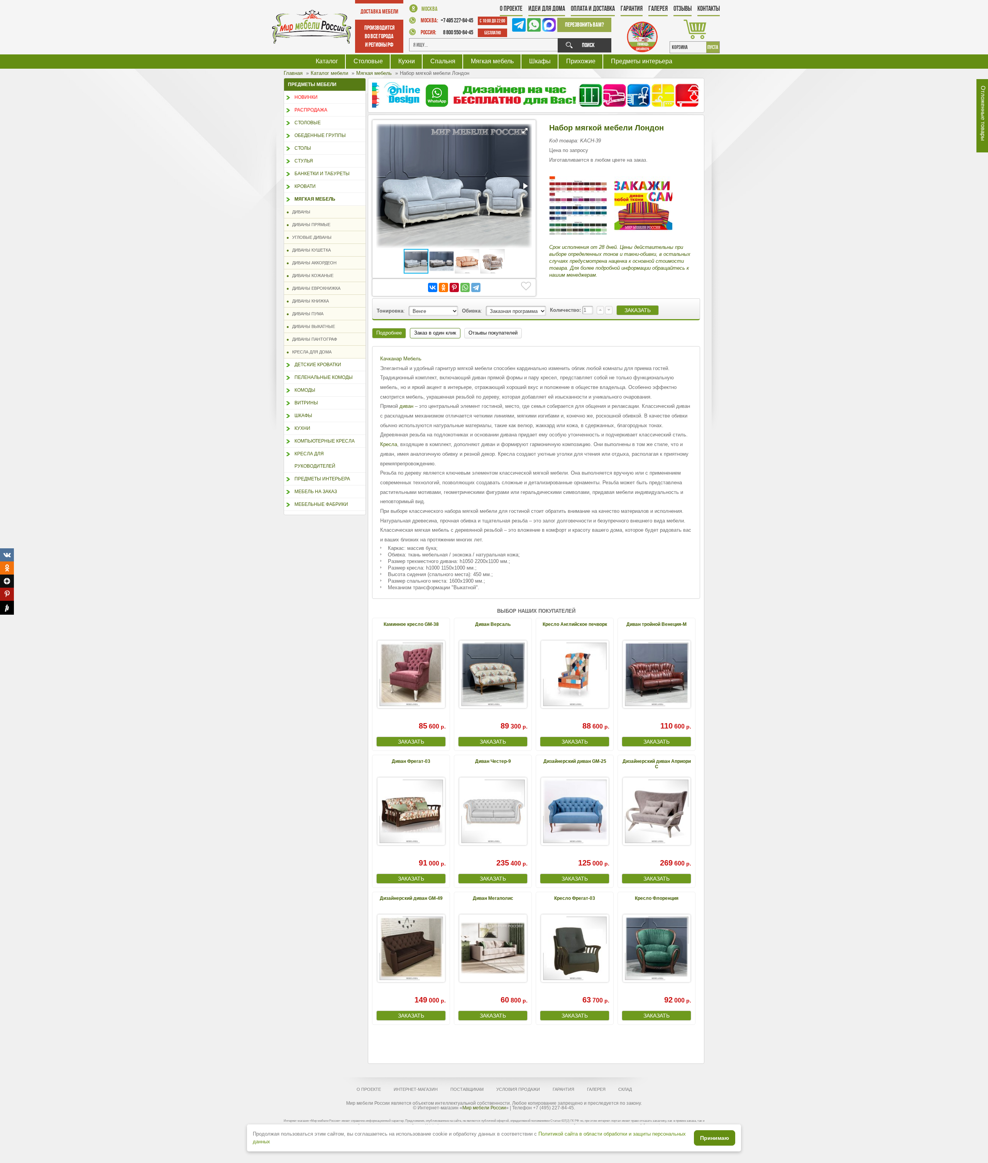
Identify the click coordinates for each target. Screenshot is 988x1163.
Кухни (406, 61)
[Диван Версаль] (493, 674)
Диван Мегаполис (493, 898)
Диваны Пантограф (313, 339)
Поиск (588, 45)
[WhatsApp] (465, 287)
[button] (525, 131)
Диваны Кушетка (310, 250)
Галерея (658, 8)
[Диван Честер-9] (493, 811)
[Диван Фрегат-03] (411, 811)
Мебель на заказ (315, 491)
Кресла (388, 444)
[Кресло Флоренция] (656, 948)
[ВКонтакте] (432, 287)
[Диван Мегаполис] (493, 948)
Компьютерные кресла (324, 441)
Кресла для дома (310, 352)
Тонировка (390, 311)
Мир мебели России (484, 1108)
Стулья (303, 161)
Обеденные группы (320, 135)
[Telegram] (475, 287)
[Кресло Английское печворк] (574, 674)
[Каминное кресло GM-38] (411, 674)
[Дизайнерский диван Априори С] (656, 811)
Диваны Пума (306, 313)
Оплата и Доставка (593, 8)
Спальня (442, 61)
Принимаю (714, 1138)
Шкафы (540, 61)
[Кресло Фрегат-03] (574, 948)
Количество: (566, 310)
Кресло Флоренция (656, 898)
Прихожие (581, 61)
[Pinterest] (454, 287)
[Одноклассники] (443, 287)
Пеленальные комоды (323, 377)
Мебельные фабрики (321, 504)
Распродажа (310, 110)
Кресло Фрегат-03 (574, 898)
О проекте (511, 8)
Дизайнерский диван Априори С (657, 764)
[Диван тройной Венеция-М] (656, 674)
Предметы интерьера (641, 61)
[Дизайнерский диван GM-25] (574, 811)
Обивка (471, 311)
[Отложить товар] (526, 286)
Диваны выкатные (312, 326)
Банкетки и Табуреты (322, 173)
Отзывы (682, 8)
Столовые (368, 61)
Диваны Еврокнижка (314, 288)
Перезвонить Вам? (584, 24)
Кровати (305, 186)
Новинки (306, 97)
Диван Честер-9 (493, 761)
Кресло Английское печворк (575, 624)
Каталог (327, 61)
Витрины (306, 403)
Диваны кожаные (311, 275)
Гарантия (632, 8)
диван (406, 406)
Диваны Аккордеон (313, 262)
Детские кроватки (317, 364)
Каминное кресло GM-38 (411, 624)
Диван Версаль (493, 624)
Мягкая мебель (492, 61)
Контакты (708, 8)
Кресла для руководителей (314, 460)
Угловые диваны (310, 237)
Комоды (304, 390)
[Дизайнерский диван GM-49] (411, 948)
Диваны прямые (309, 224)
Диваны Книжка (309, 301)
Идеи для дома (546, 8)
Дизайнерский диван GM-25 (574, 761)
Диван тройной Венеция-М (656, 624)
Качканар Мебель (400, 359)
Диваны (299, 212)
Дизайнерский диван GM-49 (411, 898)
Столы (302, 148)
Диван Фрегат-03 (411, 761)
